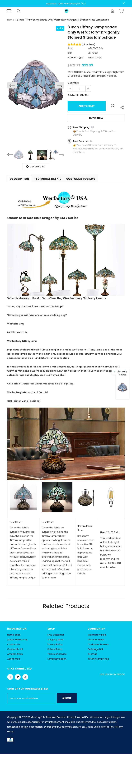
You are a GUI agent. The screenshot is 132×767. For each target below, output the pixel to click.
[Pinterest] (18, 677)
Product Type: (76, 57)
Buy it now (96, 118)
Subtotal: (73, 95)
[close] (123, 3)
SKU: (70, 53)
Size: (70, 48)
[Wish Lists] (113, 106)
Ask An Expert (38, 166)
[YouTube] (25, 677)
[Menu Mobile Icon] (9, 11)
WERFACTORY (95, 48)
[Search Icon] (22, 10)
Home (10, 19)
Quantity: (73, 82)
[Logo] (66, 11)
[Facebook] (10, 677)
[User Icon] (112, 11)
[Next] (59, 85)
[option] (35, 85)
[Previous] (12, 85)
